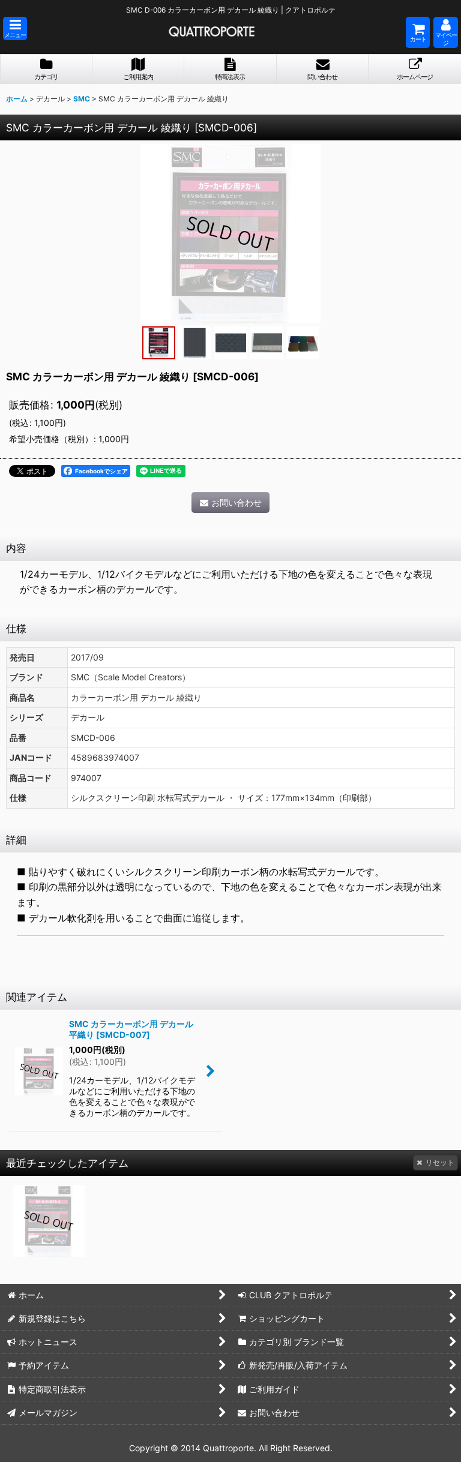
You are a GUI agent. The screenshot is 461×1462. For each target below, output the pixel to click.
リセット (440, 1162)
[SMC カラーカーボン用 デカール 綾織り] (230, 233)
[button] (15, 28)
